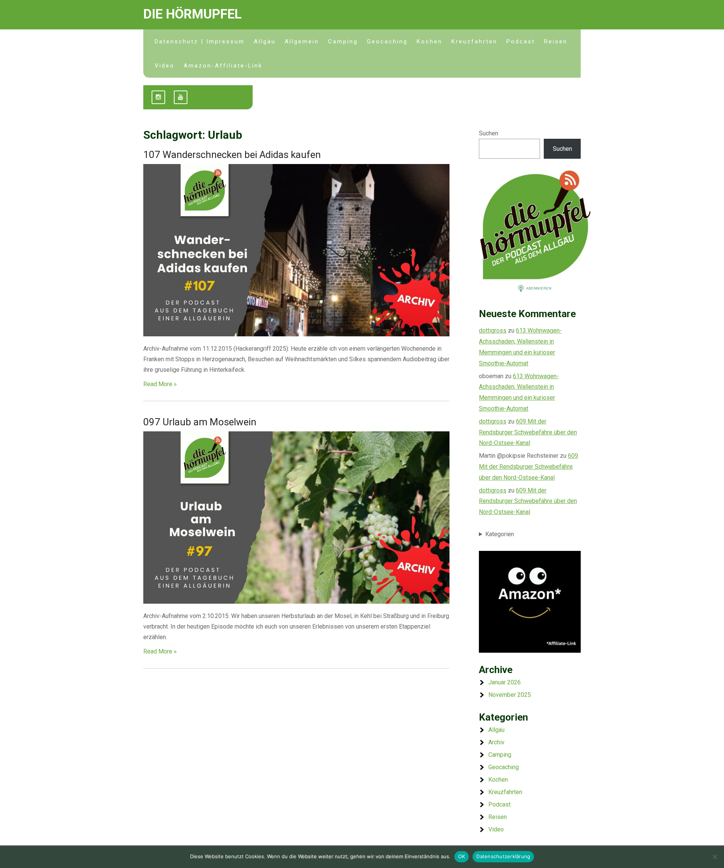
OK (461, 856)
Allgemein (302, 41)
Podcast (520, 41)
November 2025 (509, 694)
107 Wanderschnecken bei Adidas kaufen (232, 154)
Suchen (488, 133)
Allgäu (265, 41)
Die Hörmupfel (192, 14)
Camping (343, 41)
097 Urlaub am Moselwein (199, 422)
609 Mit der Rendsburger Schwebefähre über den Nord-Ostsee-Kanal (528, 432)
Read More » (160, 384)
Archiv (496, 742)
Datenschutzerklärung (503, 856)
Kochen (429, 41)
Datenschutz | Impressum (200, 41)
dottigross (492, 330)
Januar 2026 (504, 682)
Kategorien (499, 534)
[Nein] (714, 856)
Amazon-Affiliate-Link (223, 65)
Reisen (556, 41)
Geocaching (387, 41)
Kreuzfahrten (474, 41)
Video (165, 65)
